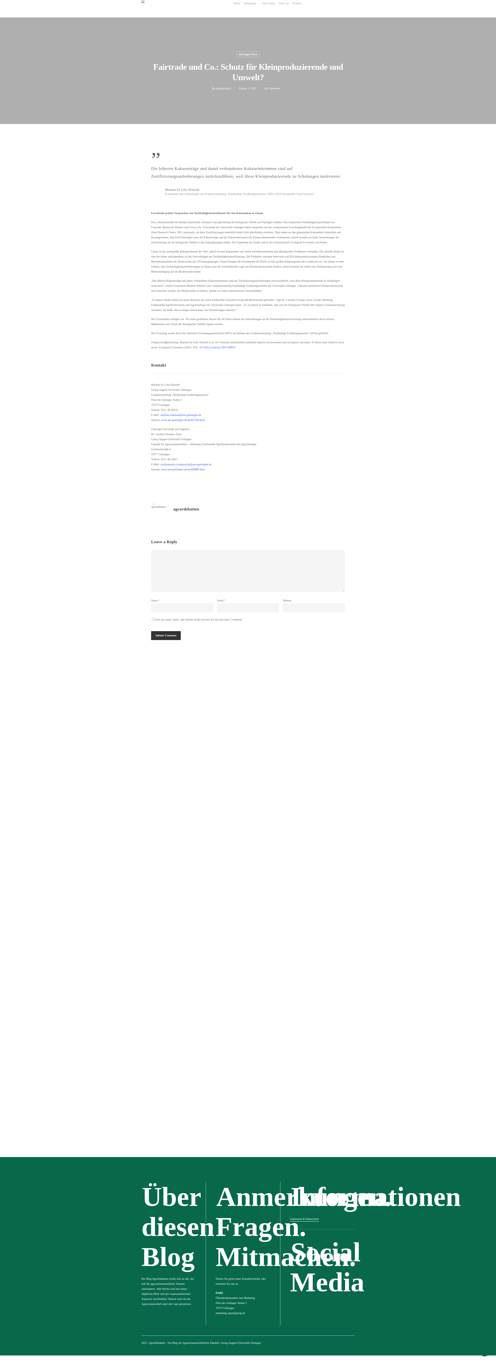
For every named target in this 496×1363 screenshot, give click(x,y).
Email (221, 600)
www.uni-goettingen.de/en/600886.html (183, 469)
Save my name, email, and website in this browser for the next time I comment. (199, 619)
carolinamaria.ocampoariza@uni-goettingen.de (186, 464)
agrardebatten (223, 88)
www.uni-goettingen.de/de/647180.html (183, 420)
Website (287, 600)
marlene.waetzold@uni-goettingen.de (180, 415)
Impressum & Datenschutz (304, 1219)
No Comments (272, 88)
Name (155, 600)
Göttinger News (248, 54)
